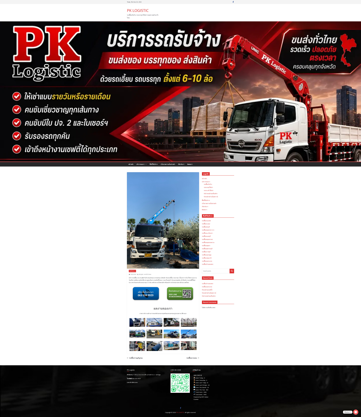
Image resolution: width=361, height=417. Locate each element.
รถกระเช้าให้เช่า (208, 190)
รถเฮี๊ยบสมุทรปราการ (208, 230)
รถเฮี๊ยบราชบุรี (206, 252)
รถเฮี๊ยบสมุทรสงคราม (208, 242)
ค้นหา (232, 271)
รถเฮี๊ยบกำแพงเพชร (207, 264)
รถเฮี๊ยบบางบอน (191, 358)
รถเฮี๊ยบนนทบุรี (206, 236)
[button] (146, 164)
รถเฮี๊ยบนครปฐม (206, 255)
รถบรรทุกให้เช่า (208, 187)
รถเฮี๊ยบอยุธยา (206, 245)
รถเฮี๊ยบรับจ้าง (208, 184)
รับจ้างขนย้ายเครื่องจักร (210, 193)
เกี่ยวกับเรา (181, 164)
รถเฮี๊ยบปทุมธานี (206, 258)
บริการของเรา (140, 164)
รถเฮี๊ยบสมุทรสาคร (207, 239)
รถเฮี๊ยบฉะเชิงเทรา (207, 233)
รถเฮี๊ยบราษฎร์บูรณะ (136, 358)
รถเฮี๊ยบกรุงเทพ (206, 221)
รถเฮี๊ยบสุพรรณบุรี (207, 249)
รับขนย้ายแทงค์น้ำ (207, 290)
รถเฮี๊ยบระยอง (206, 224)
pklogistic (141, 274)
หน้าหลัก (130, 164)
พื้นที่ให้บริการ (154, 164)
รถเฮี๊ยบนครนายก (207, 261)
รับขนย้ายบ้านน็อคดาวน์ (211, 197)
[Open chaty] (355, 412)
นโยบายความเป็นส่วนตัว (168, 164)
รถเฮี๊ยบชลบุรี (206, 227)
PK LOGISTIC (138, 10)
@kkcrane (135, 382)
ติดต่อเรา (190, 164)
